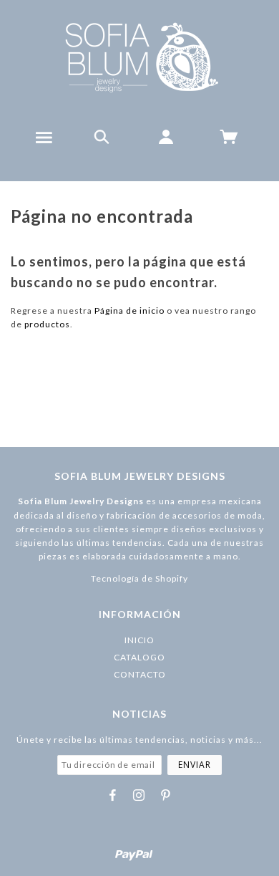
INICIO (139, 640)
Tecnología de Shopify (139, 578)
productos (47, 324)
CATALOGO (139, 657)
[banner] (139, 57)
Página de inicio (129, 310)
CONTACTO (140, 674)
